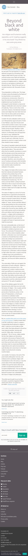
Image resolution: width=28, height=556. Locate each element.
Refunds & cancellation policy (9, 516)
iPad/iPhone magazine (8, 501)
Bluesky (4, 484)
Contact (3, 511)
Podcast (3, 469)
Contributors (4, 471)
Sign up (22, 435)
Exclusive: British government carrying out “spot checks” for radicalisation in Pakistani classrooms (13, 404)
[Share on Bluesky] (10, 393)
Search (2, 476)
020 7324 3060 (5, 540)
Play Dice (3, 466)
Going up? (15, 449)
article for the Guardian (13, 69)
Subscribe (3, 473)
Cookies (3, 521)
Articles (3, 464)
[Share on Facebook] (18, 393)
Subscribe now (21, 13)
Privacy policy (4, 519)
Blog (18, 7)
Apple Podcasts (6, 498)
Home (2, 459)
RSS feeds (5, 494)
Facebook (5, 491)
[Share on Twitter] (14, 393)
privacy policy (18, 554)
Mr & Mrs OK (14, 551)
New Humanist (11, 7)
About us (3, 509)
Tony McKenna (14, 47)
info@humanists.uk (6, 542)
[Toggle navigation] (14, 2)
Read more (4, 408)
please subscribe (12, 384)
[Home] (4, 7)
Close (25, 553)
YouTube (5, 496)
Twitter (4, 486)
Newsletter (5, 489)
